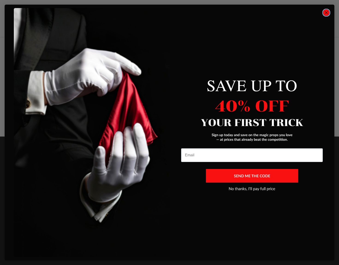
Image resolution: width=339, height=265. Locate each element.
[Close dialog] (326, 12)
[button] (252, 176)
